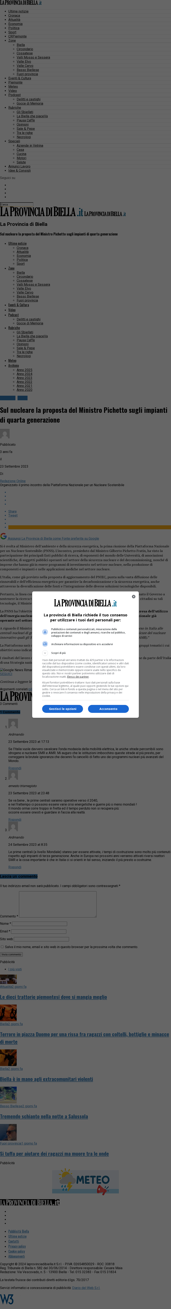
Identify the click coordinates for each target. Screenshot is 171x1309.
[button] (85, 653)
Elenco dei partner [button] (78, 676)
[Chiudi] (134, 596)
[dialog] (85, 654)
